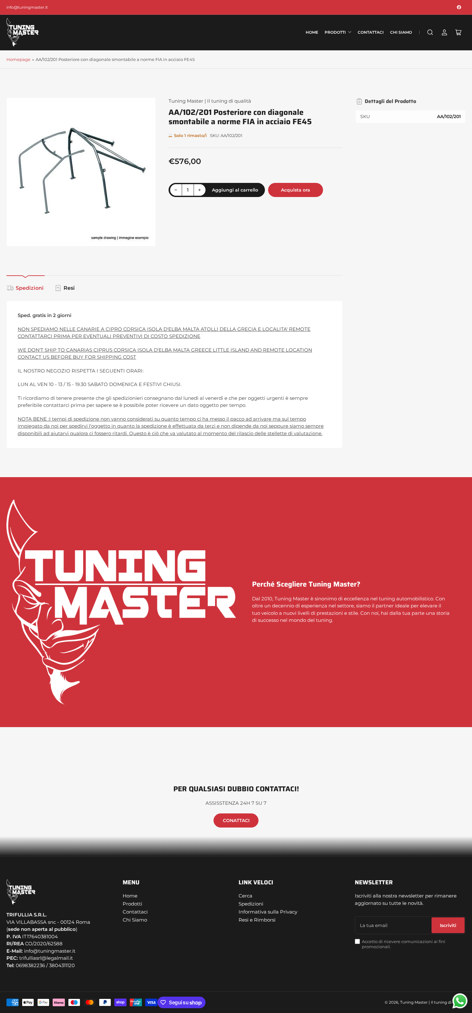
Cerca (245, 896)
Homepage (18, 59)
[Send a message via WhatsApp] (460, 1001)
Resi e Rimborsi (257, 920)
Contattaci (371, 32)
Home (312, 32)
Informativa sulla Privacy (268, 912)
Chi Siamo (401, 32)
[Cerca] (430, 32)
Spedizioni (30, 288)
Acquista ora (295, 190)
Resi (69, 288)
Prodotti (335, 32)
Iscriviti (448, 925)
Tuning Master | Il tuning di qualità (210, 101)
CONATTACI (236, 820)
